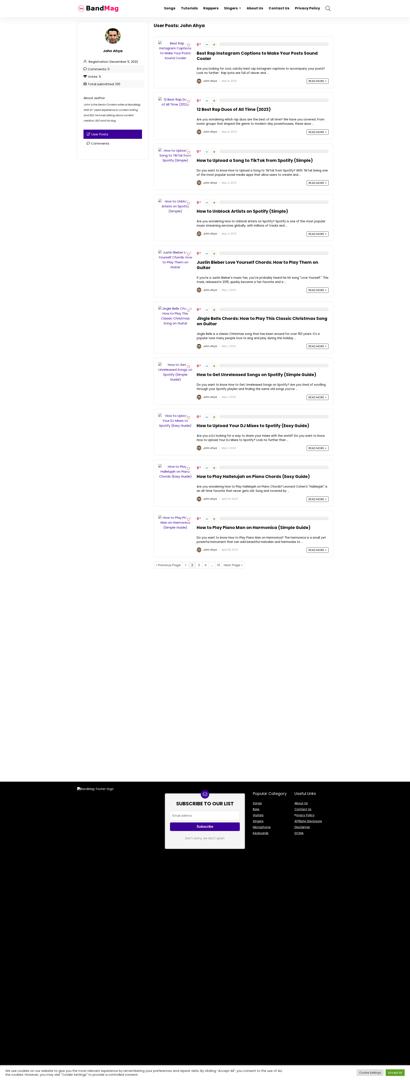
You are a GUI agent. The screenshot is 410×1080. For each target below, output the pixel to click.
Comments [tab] (100, 143)
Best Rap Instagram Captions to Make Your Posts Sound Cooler (257, 56)
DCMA (298, 833)
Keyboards (260, 833)
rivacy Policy (305, 815)
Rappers (210, 8)
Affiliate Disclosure (308, 821)
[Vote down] (207, 44)
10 (218, 565)
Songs (169, 8)
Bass (256, 809)
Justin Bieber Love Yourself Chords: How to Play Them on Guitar (257, 265)
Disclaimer (302, 827)
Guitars (258, 815)
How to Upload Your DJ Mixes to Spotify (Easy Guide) (253, 426)
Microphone (262, 827)
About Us (255, 8)
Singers (231, 8)
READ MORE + (318, 81)
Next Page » (233, 565)
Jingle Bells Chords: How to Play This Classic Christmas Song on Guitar (262, 321)
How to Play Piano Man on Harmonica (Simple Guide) (253, 527)
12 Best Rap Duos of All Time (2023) (234, 109)
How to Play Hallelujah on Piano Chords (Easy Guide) (253, 476)
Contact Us (279, 8)
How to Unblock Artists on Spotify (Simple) (242, 211)
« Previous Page (168, 565)
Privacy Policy (307, 8)
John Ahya (209, 81)
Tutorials (189, 8)
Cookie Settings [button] (370, 1073)
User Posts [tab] (99, 134)
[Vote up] (214, 44)
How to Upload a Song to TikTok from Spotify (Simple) (255, 160)
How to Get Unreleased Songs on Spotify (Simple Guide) (256, 375)
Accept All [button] (395, 1073)
